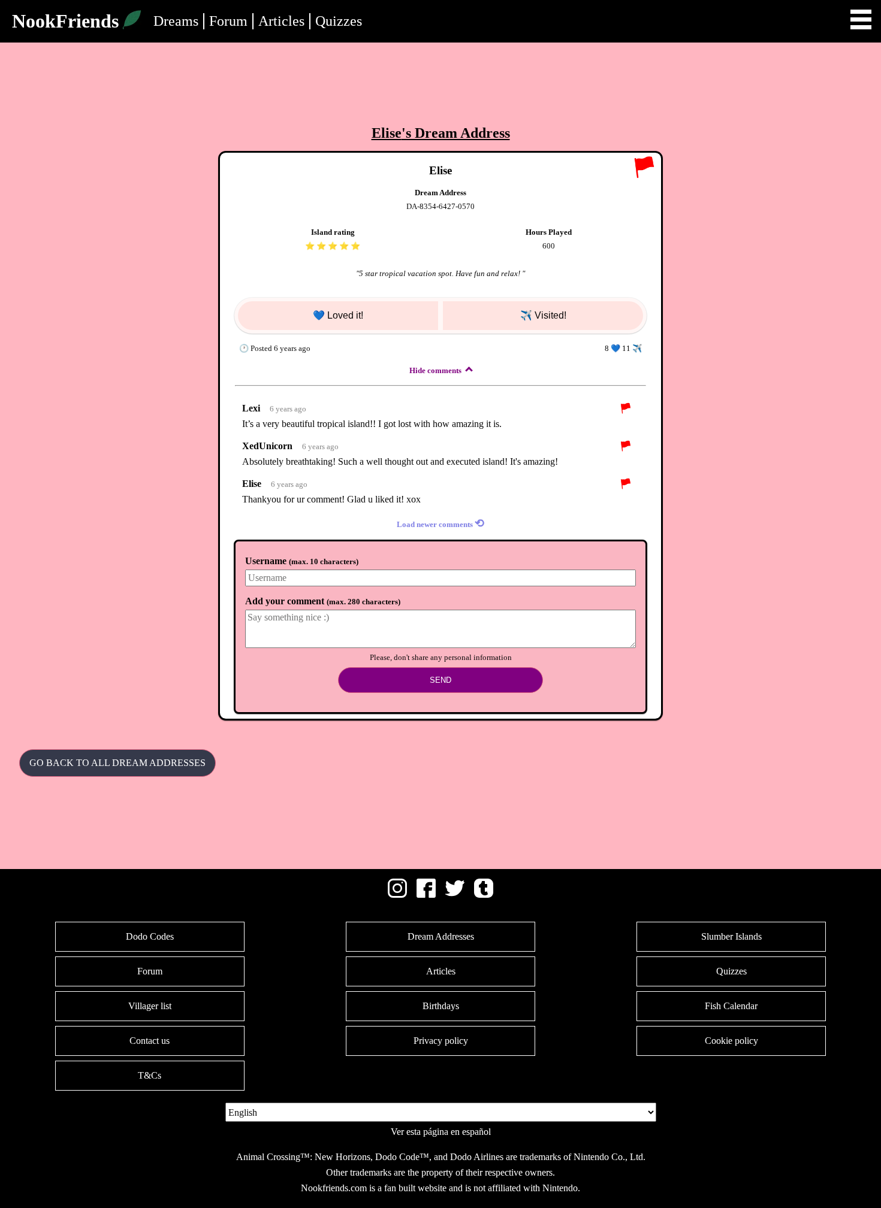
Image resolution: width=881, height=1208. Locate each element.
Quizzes (338, 21)
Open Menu (860, 19)
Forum (228, 21)
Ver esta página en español (441, 1132)
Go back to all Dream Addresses (117, 763)
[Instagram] (397, 894)
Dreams (175, 21)
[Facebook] (426, 894)
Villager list (149, 1006)
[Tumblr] (483, 894)
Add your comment (322, 601)
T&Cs (149, 1075)
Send (440, 680)
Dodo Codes (150, 936)
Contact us (149, 1041)
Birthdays (441, 1006)
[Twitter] (454, 894)
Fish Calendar (731, 1006)
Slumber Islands (731, 936)
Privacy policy (441, 1041)
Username (301, 561)
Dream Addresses (441, 936)
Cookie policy (731, 1041)
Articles (281, 21)
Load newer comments (440, 523)
